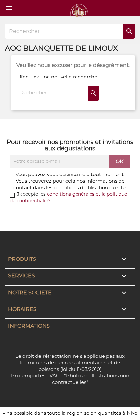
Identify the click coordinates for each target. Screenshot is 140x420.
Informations (29, 326)
